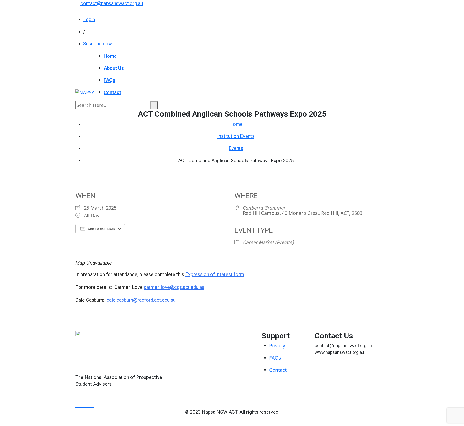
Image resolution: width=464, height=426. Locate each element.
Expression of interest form (214, 274)
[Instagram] (92, 405)
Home (110, 56)
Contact (112, 92)
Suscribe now (97, 44)
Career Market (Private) (268, 242)
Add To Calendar (101, 228)
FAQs (109, 80)
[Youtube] (88, 405)
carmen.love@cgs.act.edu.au (174, 287)
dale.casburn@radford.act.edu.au (141, 300)
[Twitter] (83, 405)
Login (89, 19)
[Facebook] (77, 405)
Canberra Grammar (264, 207)
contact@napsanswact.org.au (111, 3)
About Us (114, 68)
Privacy (277, 345)
